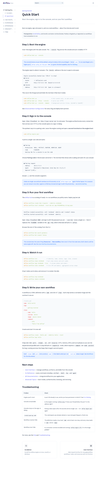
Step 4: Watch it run (32, 252)
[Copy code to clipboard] (92, 55)
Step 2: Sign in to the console (36, 116)
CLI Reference (29, 373)
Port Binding (73, 64)
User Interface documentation (47, 244)
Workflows (90, 354)
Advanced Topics (30, 380)
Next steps (27, 364)
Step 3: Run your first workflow (37, 192)
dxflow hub (28, 197)
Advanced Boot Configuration (34, 109)
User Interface (30, 370)
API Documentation (31, 376)
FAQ (34, 435)
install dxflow (36, 34)
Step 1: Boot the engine (33, 44)
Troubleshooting (30, 387)
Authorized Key (82, 184)
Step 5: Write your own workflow (38, 287)
